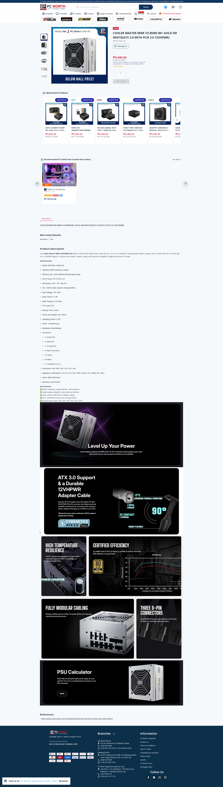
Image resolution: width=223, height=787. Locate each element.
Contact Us (144, 742)
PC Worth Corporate (148, 738)
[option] (58, 183)
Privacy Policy (145, 756)
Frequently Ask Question (149, 753)
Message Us (122, 46)
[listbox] (111, 183)
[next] (185, 183)
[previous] (37, 183)
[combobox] (115, 7)
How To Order (145, 749)
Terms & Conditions (147, 745)
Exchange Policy (146, 767)
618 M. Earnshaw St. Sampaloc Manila (115, 743)
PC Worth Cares (146, 763)
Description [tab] (46, 218)
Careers (143, 760)
